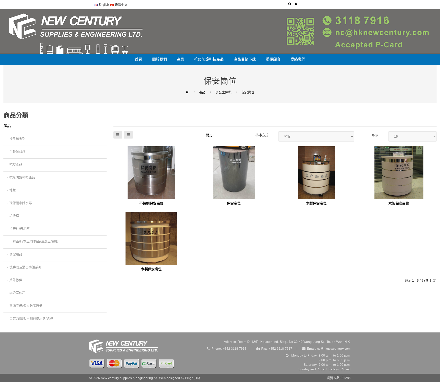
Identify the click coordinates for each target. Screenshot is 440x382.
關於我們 (159, 59)
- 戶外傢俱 (13, 280)
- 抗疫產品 (13, 164)
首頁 (138, 59)
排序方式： (264, 135)
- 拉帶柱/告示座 (17, 228)
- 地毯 (10, 190)
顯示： (377, 135)
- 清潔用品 (13, 254)
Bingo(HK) (192, 378)
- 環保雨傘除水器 (18, 203)
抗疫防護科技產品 (209, 59)
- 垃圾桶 (12, 216)
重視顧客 (273, 59)
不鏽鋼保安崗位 (151, 203)
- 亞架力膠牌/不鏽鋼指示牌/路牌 (29, 318)
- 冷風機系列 (15, 139)
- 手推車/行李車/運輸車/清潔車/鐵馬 (31, 241)
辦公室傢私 (223, 92)
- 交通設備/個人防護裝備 (23, 305)
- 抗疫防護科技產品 (20, 177)
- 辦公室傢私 (15, 293)
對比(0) (211, 135)
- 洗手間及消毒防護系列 (23, 267)
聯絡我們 (298, 59)
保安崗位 (248, 92)
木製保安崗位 (316, 203)
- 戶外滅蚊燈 (15, 151)
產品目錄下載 (245, 59)
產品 (180, 59)
